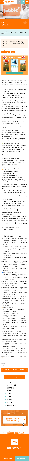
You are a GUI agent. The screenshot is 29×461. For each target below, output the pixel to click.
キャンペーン (11, 382)
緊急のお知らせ (11, 405)
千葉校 (9, 394)
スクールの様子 (11, 385)
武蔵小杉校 (10, 388)
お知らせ (10, 402)
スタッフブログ (11, 396)
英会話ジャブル (14, 444)
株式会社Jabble (13, 453)
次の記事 (22, 369)
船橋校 (9, 391)
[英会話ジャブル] (7, 2)
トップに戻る (25, 452)
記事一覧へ (14, 369)
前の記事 (7, 369)
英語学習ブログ (11, 399)
